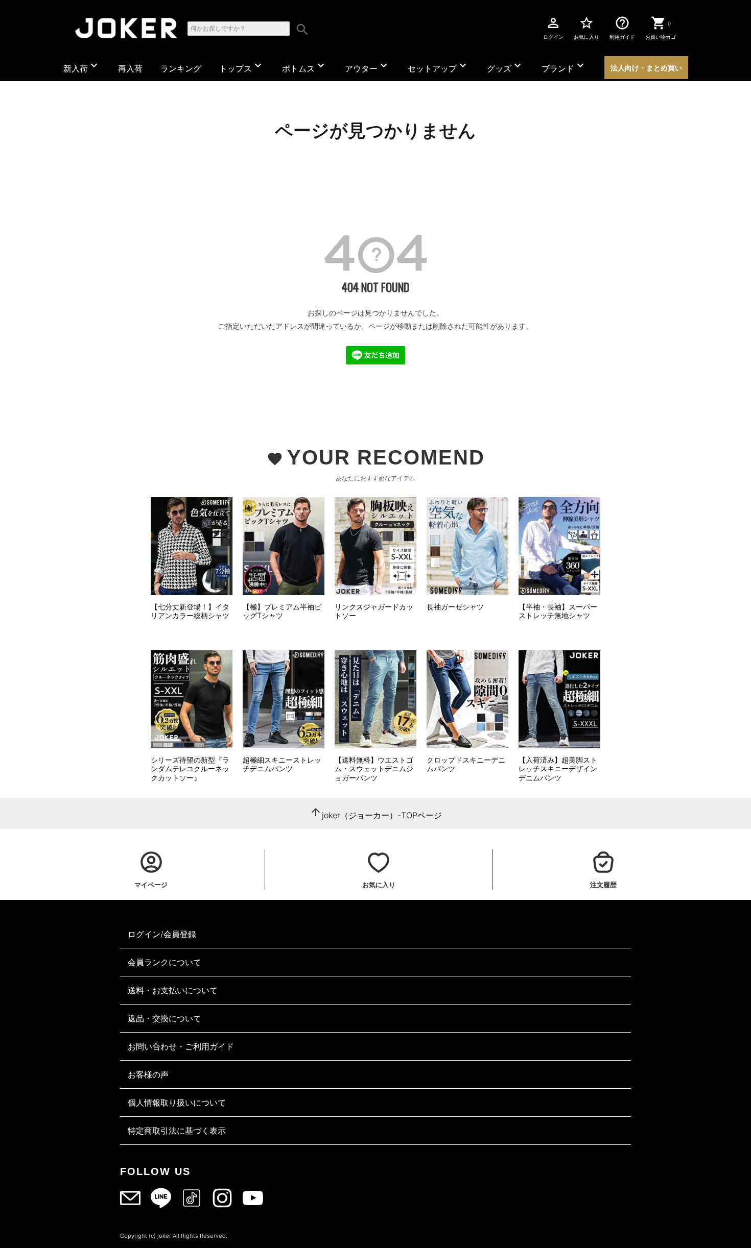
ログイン (553, 27)
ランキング (180, 68)
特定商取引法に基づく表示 (177, 1130)
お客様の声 (148, 1074)
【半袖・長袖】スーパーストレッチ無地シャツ (558, 611)
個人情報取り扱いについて (177, 1102)
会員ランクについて (164, 962)
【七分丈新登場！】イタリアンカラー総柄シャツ (190, 611)
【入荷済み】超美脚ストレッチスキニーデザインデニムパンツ (558, 768)
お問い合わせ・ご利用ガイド (181, 1046)
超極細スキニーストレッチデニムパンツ (282, 764)
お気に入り (586, 27)
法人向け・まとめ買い (646, 67)
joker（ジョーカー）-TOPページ (382, 815)
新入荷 (81, 66)
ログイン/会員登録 (162, 934)
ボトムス (304, 66)
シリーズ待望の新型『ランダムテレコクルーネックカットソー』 (190, 768)
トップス (241, 66)
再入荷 (130, 68)
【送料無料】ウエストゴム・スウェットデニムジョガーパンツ (374, 768)
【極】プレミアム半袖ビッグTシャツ (282, 611)
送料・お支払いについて (173, 990)
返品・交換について (164, 1018)
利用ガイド (622, 27)
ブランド (564, 66)
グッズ (505, 66)
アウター (367, 66)
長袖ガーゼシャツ (455, 606)
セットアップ (438, 66)
